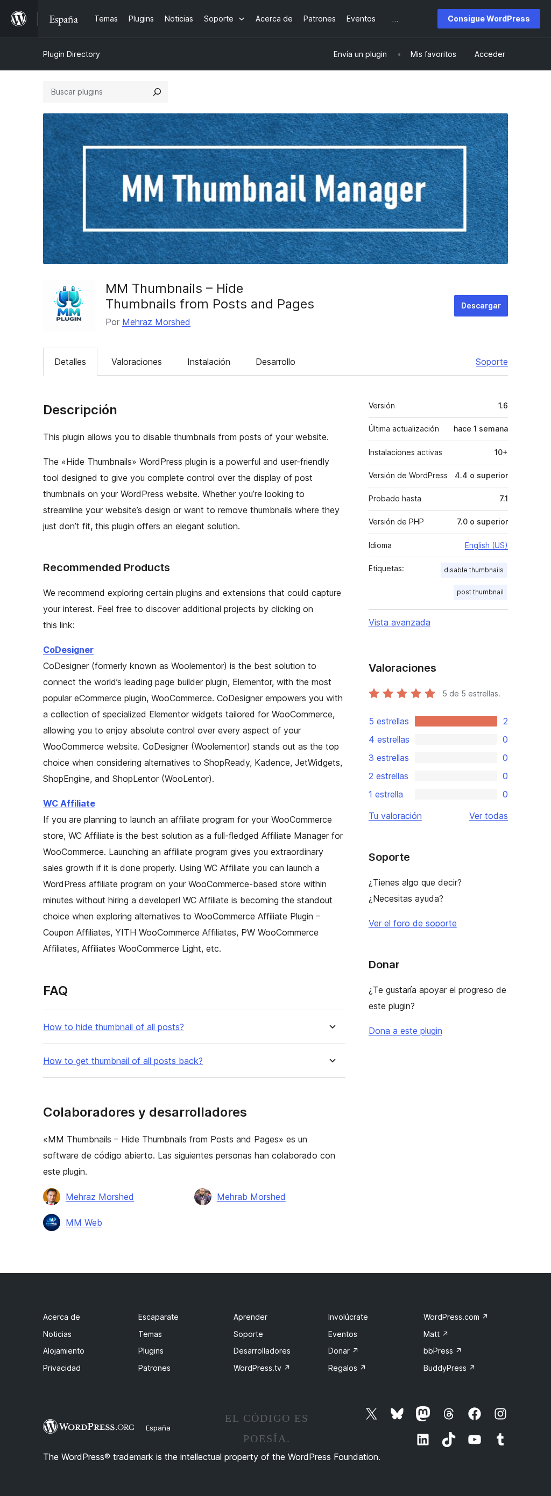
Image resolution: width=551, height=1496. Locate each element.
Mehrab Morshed (251, 1196)
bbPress (442, 1350)
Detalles (70, 361)
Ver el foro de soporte (413, 923)
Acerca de (61, 1316)
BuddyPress (449, 1367)
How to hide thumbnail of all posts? (113, 1027)
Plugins (151, 1350)
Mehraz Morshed (156, 322)
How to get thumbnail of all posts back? (123, 1061)
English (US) (486, 545)
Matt (436, 1334)
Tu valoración (395, 815)
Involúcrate (348, 1316)
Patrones (154, 1367)
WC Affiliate (69, 803)
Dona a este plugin (405, 1030)
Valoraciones (136, 361)
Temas (150, 1334)
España (158, 1427)
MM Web (84, 1222)
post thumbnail (480, 592)
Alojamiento (63, 1350)
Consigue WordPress (489, 18)
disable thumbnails (474, 570)
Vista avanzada (399, 622)
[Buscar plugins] (157, 92)
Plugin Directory (71, 54)
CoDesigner (68, 649)
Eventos (342, 1334)
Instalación (208, 361)
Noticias (57, 1334)
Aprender (250, 1316)
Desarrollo (275, 361)
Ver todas (488, 815)
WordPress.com (456, 1316)
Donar (343, 1350)
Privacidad (62, 1367)
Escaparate (158, 1316)
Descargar (481, 305)
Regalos (347, 1367)
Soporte (492, 361)
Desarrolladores (262, 1350)
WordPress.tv (262, 1367)
